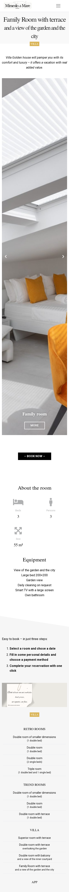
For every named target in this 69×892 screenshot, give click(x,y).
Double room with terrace (34, 815)
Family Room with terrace (34, 868)
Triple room (34, 770)
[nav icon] (58, 6)
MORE (34, 425)
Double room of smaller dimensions (34, 738)
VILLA (34, 44)
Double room (34, 749)
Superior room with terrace (34, 837)
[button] (6, 257)
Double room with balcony (34, 857)
